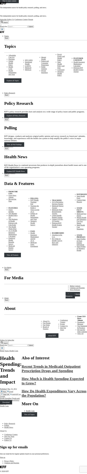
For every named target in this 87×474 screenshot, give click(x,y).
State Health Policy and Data (61, 65)
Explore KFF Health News (16, 171)
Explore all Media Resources (73, 295)
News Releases (75, 290)
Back (6, 38)
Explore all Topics (13, 80)
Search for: (4, 26)
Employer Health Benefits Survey (11, 241)
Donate (30, 19)
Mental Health (43, 58)
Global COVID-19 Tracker (57, 220)
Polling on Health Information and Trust (34, 216)
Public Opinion (44, 68)
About (6, 298)
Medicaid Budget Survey (11, 248)
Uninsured (60, 70)
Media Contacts (75, 286)
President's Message (80, 323)
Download (6, 402)
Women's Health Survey (33, 223)
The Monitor (12, 213)
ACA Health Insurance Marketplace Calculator (12, 233)
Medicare (28, 70)
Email (11, 391)
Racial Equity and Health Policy (61, 57)
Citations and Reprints (77, 288)
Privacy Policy (9, 461)
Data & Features (9, 173)
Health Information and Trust (12, 72)
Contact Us (64, 326)
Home (2, 351)
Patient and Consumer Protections (45, 63)
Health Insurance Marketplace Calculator (79, 64)
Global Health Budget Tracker (57, 216)
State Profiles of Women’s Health (81, 248)
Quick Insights (11, 211)
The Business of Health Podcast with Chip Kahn (13, 222)
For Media (7, 267)
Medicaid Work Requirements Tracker (57, 211)
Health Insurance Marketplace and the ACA (34, 237)
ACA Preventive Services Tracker (57, 203)
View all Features (12, 255)
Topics (6, 36)
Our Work (46, 325)
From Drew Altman (12, 196)
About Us (46, 321)
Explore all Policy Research (16, 116)
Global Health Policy (10, 63)
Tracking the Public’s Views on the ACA (34, 209)
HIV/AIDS (29, 60)
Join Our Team (63, 329)
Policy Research (9, 93)
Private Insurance (44, 71)
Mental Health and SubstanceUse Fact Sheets (81, 220)
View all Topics (29, 414)
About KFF (52, 335)
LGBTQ (28, 66)
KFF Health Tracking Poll (34, 202)
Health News (8, 146)
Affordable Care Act (12, 56)
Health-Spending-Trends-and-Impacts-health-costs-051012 (10, 399)
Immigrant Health (28, 63)
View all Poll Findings (14, 144)
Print (4, 391)
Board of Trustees (46, 328)
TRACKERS (57, 200)
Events (62, 324)
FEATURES (13, 208)
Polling (6, 117)
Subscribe (3, 19)
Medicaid (28, 68)
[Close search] (2, 29)
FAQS (32, 231)
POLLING (34, 198)
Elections (11, 59)
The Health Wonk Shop (12, 228)
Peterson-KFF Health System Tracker (78, 70)
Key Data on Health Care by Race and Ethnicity (57, 241)
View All (80, 333)
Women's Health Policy (60, 73)
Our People (47, 323)
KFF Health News (11, 165)
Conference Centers (21, 19)
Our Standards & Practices (82, 327)
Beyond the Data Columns (82, 331)
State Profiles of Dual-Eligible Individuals (81, 242)
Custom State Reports (81, 201)
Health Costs (10, 68)
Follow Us (10, 19)
